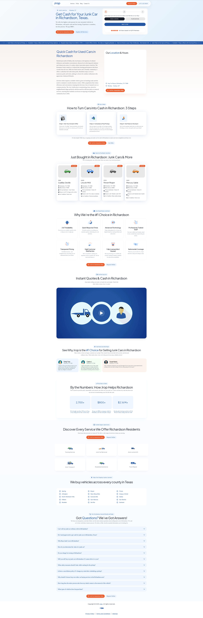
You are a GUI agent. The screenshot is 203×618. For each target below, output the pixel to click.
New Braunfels (95, 494)
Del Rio (93, 502)
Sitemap (115, 614)
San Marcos (94, 499)
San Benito (122, 499)
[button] (101, 313)
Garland (121, 502)
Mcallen (64, 502)
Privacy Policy (89, 614)
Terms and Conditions (103, 614)
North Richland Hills (68, 497)
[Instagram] (101, 608)
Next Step (125, 24)
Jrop (101, 604)
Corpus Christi (123, 494)
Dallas (121, 497)
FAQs (77, 3)
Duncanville (94, 497)
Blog (81, 3)
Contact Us (86, 3)
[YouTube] (103, 608)
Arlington (65, 494)
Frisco (121, 491)
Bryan (92, 491)
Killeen (64, 499)
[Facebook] (100, 608)
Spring (64, 491)
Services (72, 3)
